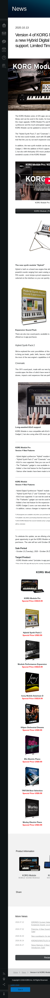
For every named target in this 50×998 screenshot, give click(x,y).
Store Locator (4, 66)
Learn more (15, 985)
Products (4, 34)
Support (4, 58)
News (4, 973)
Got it (20, 989)
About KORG (4, 994)
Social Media (4, 984)
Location (4, 979)
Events (4, 50)
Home (4, 26)
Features (4, 42)
